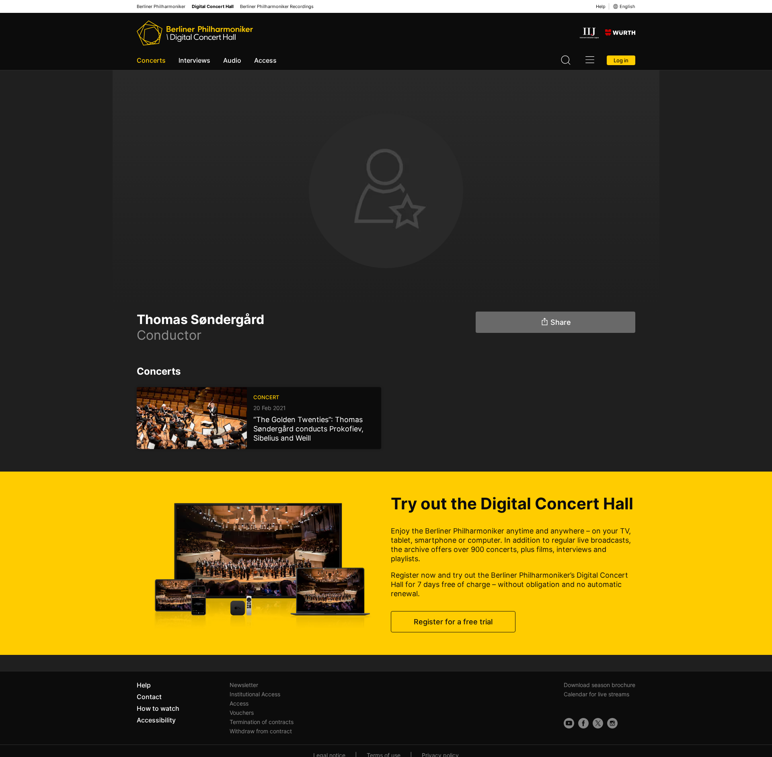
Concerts (151, 60)
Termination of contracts (262, 721)
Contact (149, 697)
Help (601, 6)
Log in (621, 60)
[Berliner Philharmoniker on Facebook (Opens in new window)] (583, 723)
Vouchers (242, 712)
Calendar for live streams (596, 694)
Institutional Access (255, 694)
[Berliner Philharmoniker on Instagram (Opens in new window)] (612, 723)
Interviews (194, 60)
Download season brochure (599, 684)
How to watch (158, 708)
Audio (232, 60)
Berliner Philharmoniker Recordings (277, 6)
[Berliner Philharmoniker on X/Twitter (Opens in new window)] (598, 723)
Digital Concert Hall (213, 6)
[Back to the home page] (195, 33)
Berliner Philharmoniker (161, 6)
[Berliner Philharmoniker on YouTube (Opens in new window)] (569, 723)
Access (265, 60)
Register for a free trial (453, 621)
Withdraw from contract (261, 731)
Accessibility (156, 720)
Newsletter (244, 684)
